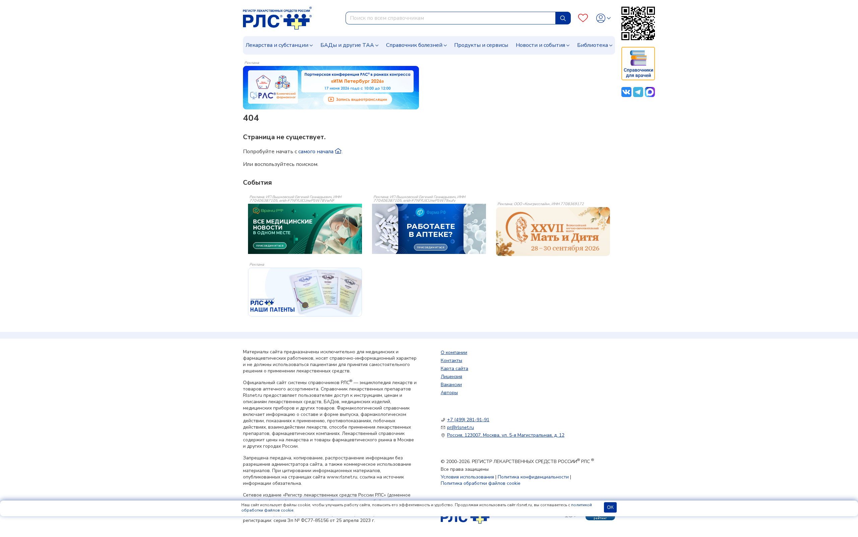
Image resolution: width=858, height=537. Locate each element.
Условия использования (467, 477)
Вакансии (451, 384)
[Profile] (603, 18)
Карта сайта (454, 368)
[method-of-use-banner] (331, 87)
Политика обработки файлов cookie (480, 483)
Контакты (451, 360)
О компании (454, 352)
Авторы (449, 392)
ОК (610, 507)
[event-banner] (553, 231)
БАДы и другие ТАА (347, 45)
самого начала (316, 151)
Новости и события (540, 45)
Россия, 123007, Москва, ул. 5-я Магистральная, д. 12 (505, 435)
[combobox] (451, 18)
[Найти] (563, 18)
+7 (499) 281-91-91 (468, 420)
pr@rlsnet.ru (460, 427)
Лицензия (451, 376)
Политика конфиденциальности (533, 477)
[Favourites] (583, 18)
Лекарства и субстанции (277, 45)
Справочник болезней (414, 45)
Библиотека (592, 45)
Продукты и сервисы (481, 45)
